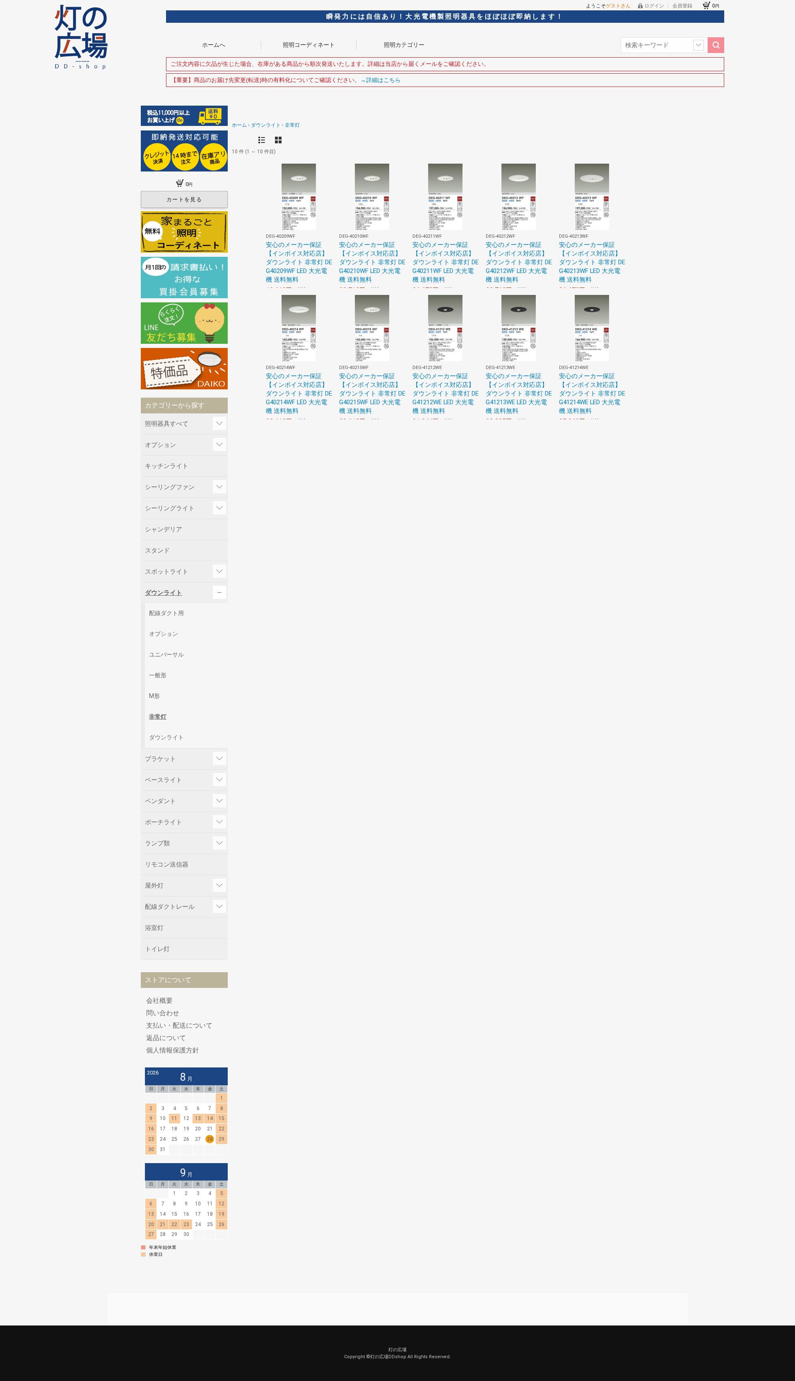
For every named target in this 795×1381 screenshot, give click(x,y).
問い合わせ (162, 1013)
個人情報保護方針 (172, 1050)
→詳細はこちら (380, 80)
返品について (166, 1038)
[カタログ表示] (278, 140)
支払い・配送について (179, 1025)
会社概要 (159, 1000)
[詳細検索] (698, 45)
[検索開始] (716, 45)
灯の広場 (397, 1349)
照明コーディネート (309, 44)
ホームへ (213, 44)
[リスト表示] (261, 140)
